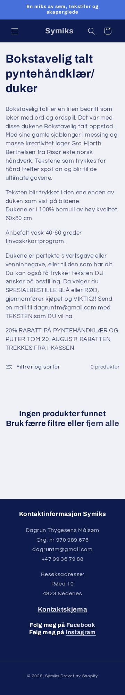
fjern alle (102, 423)
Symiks (52, 676)
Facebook (80, 625)
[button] (15, 31)
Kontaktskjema (63, 609)
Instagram (81, 632)
